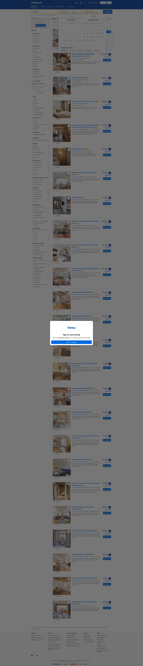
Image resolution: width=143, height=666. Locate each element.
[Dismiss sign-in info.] (91, 323)
